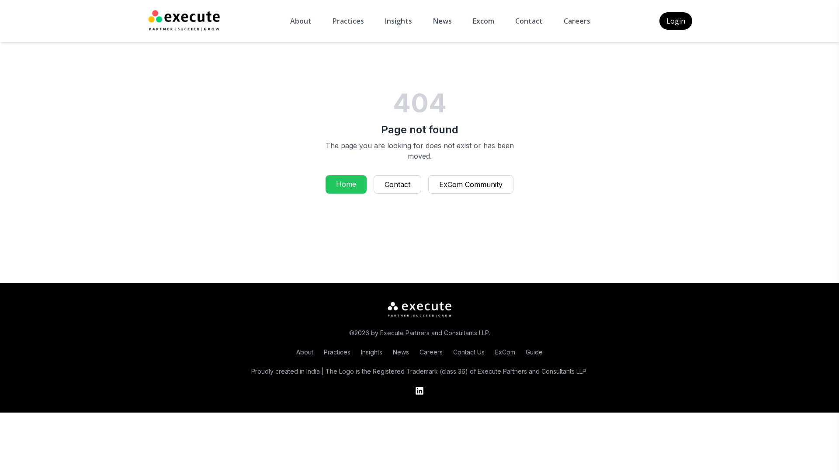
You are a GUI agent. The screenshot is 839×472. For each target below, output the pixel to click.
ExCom (505, 352)
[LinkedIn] (419, 390)
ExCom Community (471, 184)
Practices (348, 21)
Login (675, 21)
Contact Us (469, 352)
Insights (398, 21)
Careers (577, 21)
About (301, 21)
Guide (534, 352)
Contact (529, 21)
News (442, 21)
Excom (483, 21)
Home (346, 184)
